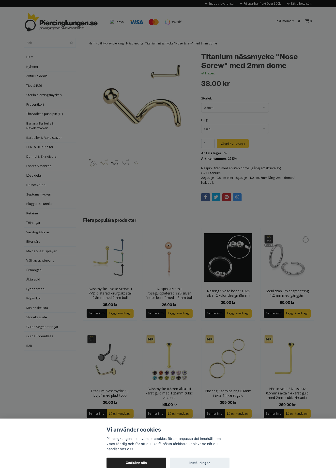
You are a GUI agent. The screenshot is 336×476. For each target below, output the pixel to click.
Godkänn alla (136, 463)
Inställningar (199, 463)
